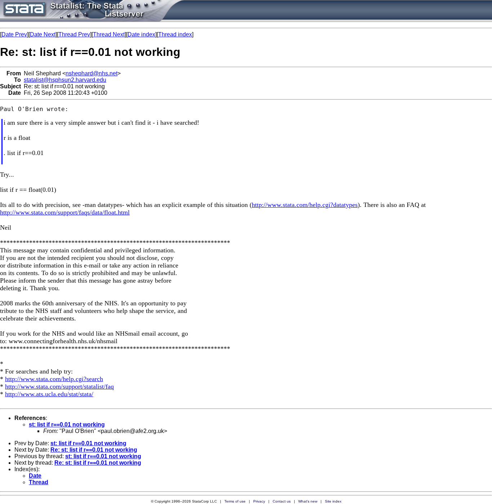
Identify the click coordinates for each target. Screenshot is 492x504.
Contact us (282, 501)
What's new (307, 501)
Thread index (175, 34)
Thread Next (109, 34)
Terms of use (235, 501)
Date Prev (14, 34)
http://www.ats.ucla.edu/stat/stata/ (49, 394)
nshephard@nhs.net (91, 73)
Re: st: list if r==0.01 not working (93, 450)
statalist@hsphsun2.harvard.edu (65, 80)
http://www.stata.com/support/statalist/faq (59, 386)
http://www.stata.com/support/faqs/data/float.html (65, 212)
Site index (333, 501)
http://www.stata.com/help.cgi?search (54, 379)
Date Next (42, 34)
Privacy (259, 501)
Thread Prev (74, 34)
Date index (141, 34)
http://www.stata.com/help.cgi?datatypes (305, 204)
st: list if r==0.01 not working (67, 424)
